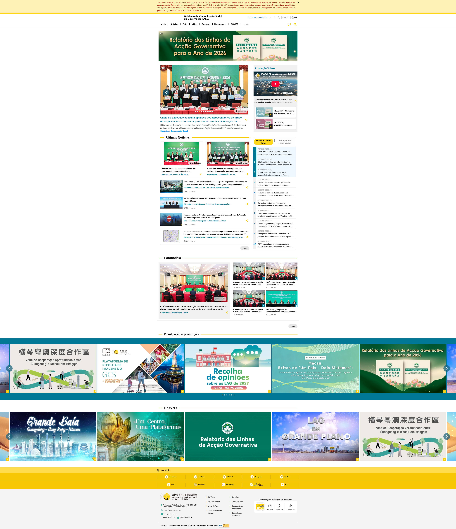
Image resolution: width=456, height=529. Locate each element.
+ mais (244, 248)
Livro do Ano (213, 506)
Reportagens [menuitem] (220, 24)
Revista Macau (214, 502)
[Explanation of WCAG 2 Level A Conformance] (224, 525)
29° (287, 18)
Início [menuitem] (163, 24)
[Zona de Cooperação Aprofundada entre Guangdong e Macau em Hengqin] (402, 436)
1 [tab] (222, 395)
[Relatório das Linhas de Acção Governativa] (228, 436)
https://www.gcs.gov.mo (172, 510)
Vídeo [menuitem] (194, 24)
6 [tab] (234, 395)
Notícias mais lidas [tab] (263, 141)
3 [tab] (227, 395)
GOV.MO (211, 497)
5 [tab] (231, 395)
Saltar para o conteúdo (257, 17)
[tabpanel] (228, 368)
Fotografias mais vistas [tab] (285, 141)
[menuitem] (174, 24)
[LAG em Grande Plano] (315, 436)
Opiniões (235, 497)
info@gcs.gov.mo (170, 514)
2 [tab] (224, 395)
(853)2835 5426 (186, 517)
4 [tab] (229, 395)
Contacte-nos (237, 502)
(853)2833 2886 (169, 517)
